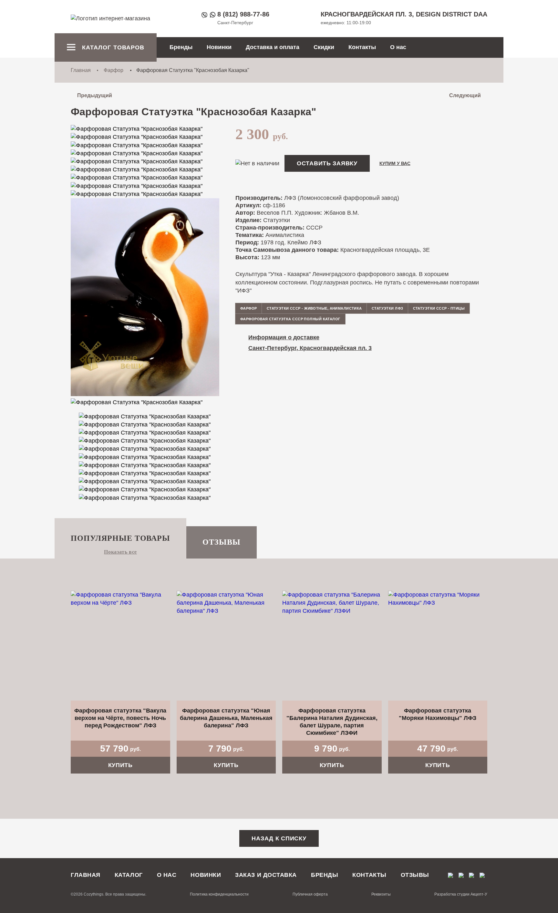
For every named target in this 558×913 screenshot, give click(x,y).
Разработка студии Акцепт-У (460, 894)
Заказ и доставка (266, 875)
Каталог (129, 875)
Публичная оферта (310, 894)
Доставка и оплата (272, 47)
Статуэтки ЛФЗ (387, 308)
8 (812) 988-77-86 (243, 14)
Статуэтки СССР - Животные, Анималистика (314, 308)
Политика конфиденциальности (219, 894)
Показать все (120, 552)
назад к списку (279, 838)
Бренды (181, 47)
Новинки (219, 47)
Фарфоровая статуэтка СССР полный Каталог (290, 319)
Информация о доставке (283, 337)
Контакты (362, 47)
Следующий (465, 95)
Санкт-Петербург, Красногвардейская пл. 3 (310, 348)
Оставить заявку (327, 163)
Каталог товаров (113, 47)
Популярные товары (120, 538)
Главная (81, 70)
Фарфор (113, 70)
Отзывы (221, 542)
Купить (120, 765)
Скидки (324, 47)
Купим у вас (394, 163)
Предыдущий (94, 95)
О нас (398, 47)
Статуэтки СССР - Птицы (439, 308)
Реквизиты (381, 894)
